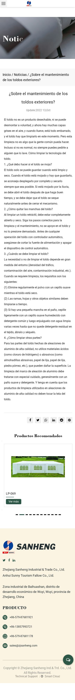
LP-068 (30, 493)
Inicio (7, 75)
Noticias (20, 75)
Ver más (33, 501)
